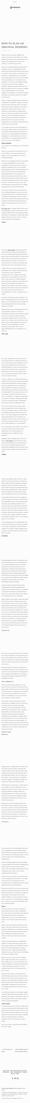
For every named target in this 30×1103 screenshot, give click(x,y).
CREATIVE (6, 1072)
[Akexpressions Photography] (17, 1078)
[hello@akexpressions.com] (15, 1078)
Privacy (23, 1088)
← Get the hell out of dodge (7, 1050)
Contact (3, 1090)
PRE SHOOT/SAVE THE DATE (18, 1070)
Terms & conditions (18, 1088)
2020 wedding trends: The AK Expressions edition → (21, 1050)
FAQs (17, 1073)
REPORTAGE (18, 1072)
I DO (11, 1072)
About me (6, 1070)
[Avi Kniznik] (12, 1078)
